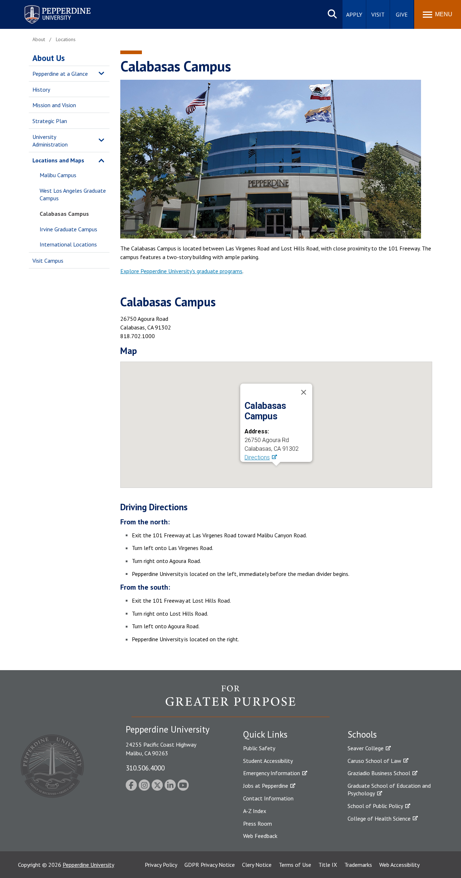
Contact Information (268, 798)
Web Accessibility (399, 864)
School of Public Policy (375, 805)
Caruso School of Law (374, 760)
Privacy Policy (161, 864)
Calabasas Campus (64, 213)
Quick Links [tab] (265, 734)
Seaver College (366, 748)
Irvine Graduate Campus (68, 229)
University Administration (50, 140)
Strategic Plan (49, 121)
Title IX (327, 864)
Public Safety (259, 748)
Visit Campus (47, 260)
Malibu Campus (58, 175)
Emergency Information (271, 773)
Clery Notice (257, 864)
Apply (354, 14)
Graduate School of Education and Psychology (389, 789)
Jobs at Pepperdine (265, 785)
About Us (48, 58)
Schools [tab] (362, 734)
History (41, 89)
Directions (257, 457)
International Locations (68, 244)
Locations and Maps (58, 160)
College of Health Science (379, 818)
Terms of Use (295, 864)
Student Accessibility (268, 760)
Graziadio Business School (379, 773)
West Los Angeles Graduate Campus (73, 194)
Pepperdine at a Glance (60, 73)
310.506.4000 (145, 767)
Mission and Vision (54, 105)
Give (402, 14)
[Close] (303, 392)
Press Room (257, 823)
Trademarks (358, 864)
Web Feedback (260, 835)
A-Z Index (254, 810)
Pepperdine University (49, 7)
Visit (378, 14)
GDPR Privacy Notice (209, 864)
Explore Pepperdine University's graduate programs (181, 271)
